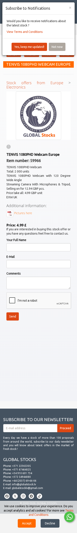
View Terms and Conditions (25, 32)
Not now (57, 47)
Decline (50, 523)
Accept (26, 523)
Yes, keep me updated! (29, 47)
